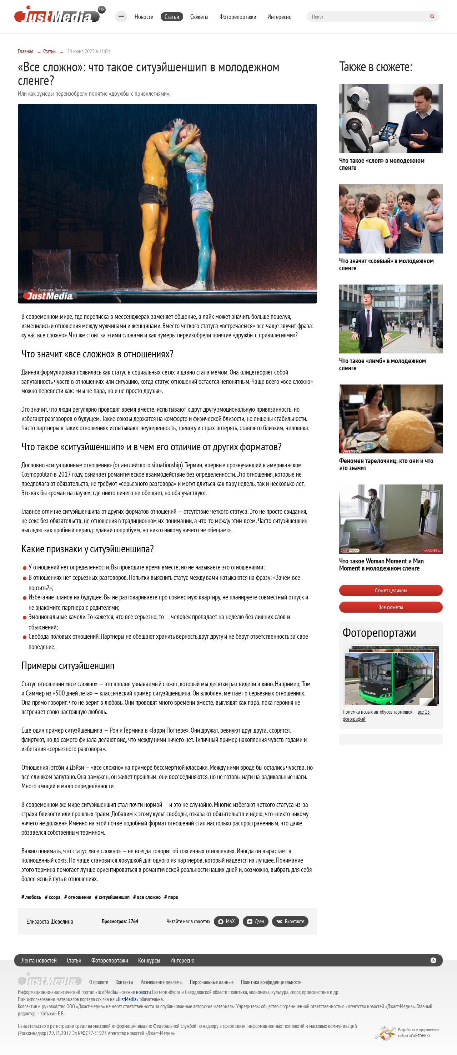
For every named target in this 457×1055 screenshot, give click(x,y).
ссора (55, 896)
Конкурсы (149, 960)
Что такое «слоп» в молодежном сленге (382, 164)
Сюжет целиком (391, 590)
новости (143, 992)
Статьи (172, 16)
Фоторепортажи (238, 16)
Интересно (279, 16)
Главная (25, 51)
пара (173, 896)
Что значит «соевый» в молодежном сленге (386, 264)
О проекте (98, 982)
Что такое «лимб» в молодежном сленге (382, 364)
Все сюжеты (390, 607)
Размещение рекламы (161, 982)
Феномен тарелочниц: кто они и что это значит (386, 464)
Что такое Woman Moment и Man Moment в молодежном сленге (381, 564)
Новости (144, 16)
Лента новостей (39, 960)
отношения (79, 896)
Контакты (124, 982)
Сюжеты (199, 16)
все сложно (149, 896)
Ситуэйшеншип (114, 896)
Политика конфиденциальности (271, 982)
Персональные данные (211, 982)
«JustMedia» (127, 999)
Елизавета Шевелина (49, 921)
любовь (33, 896)
